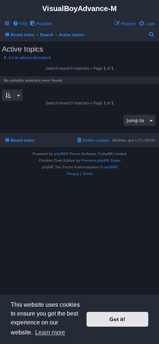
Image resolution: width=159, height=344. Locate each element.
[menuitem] (20, 23)
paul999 (111, 167)
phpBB (60, 154)
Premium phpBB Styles (101, 160)
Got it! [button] (117, 319)
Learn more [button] (50, 332)
